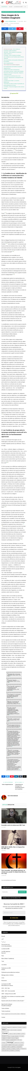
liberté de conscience (5, 1039)
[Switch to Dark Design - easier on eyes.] (23, 2)
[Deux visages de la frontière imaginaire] (14, 38)
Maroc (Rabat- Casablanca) (8, 958)
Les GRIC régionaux (6, 951)
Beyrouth (4, 953)
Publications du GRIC (6, 968)
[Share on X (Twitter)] (12, 28)
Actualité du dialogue (6, 1005)
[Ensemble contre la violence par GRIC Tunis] (14, 815)
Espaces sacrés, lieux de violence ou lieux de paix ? (13, 1000)
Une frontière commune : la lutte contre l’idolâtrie (13, 71)
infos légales (18, 1067)
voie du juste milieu (5, 1050)
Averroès (20, 1027)
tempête (13, 1048)
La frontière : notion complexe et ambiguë (12, 55)
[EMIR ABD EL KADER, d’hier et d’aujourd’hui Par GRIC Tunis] (14, 837)
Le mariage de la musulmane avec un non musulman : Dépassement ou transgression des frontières (13, 77)
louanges (3, 1042)
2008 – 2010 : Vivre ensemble (8, 991)
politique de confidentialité (14, 923)
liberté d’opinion (13, 1039)
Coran (5, 1033)
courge (10, 1033)
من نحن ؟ (4, 941)
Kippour (16, 1038)
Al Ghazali (4, 1027)
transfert (17, 1048)
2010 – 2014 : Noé (6, 988)
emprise (8, 1036)
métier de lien (17, 1042)
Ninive (22, 1042)
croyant (14, 1033)
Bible (4, 1030)
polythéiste (13, 1046)
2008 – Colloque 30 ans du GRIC (9, 993)
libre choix (19, 1039)
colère (15, 1030)
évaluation (17, 1050)
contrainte (19, 1030)
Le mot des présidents (7, 946)
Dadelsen (19, 1033)
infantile (8, 1038)
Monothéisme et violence (7, 985)
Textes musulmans (6, 1011)
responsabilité (19, 1046)
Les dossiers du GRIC (6, 984)
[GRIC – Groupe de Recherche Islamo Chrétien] (13, 2)
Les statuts (4, 964)
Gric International (11, 21)
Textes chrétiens (5, 1008)
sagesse (3, 1048)
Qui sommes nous (6, 944)
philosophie (21, 1044)
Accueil (3, 936)
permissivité (15, 1044)
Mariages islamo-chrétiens (8, 975)
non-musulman (4, 1044)
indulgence (4, 1038)
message (10, 1042)
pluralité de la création (6, 1046)
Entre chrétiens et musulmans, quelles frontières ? (13, 11)
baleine (24, 1027)
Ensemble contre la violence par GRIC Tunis (13, 825)
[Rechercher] (26, 2)
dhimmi (23, 1033)
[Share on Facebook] (5, 28)
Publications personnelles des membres (11, 972)
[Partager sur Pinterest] (19, 28)
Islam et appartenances (8, 63)
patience (10, 1044)
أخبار (3, 939)
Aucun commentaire (15, 23)
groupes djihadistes (15, 1036)
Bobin (8, 1030)
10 (23, 523)
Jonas (13, 1038)
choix (12, 1030)
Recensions (4, 980)
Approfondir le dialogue (7, 1004)
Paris (3, 955)
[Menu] (2, 2)
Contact (3, 1017)
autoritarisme (14, 1027)
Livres (3, 977)
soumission (9, 1048)
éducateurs (12, 1050)
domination (4, 1036)
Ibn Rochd (22, 1036)
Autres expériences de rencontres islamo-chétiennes (13, 1013)
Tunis (3, 961)
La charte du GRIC (5, 948)
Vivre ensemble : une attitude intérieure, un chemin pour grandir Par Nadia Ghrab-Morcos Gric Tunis (13, 872)
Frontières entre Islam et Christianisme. (12, 69)
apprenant (9, 1027)
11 (20, 539)
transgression (23, 1048)
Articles (3, 969)
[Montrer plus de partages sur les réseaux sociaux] (25, 28)
